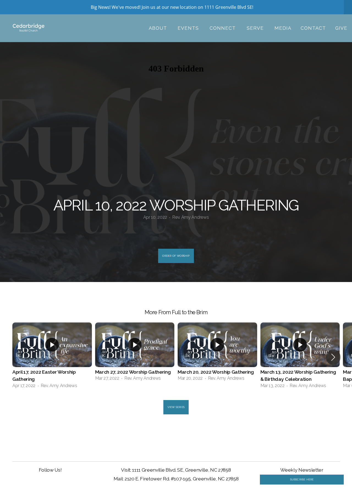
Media (282, 28)
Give (341, 28)
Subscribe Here (302, 479)
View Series (176, 407)
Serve (256, 28)
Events (189, 28)
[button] (333, 357)
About (158, 28)
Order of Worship (175, 255)
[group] (52, 357)
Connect (223, 28)
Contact (313, 28)
